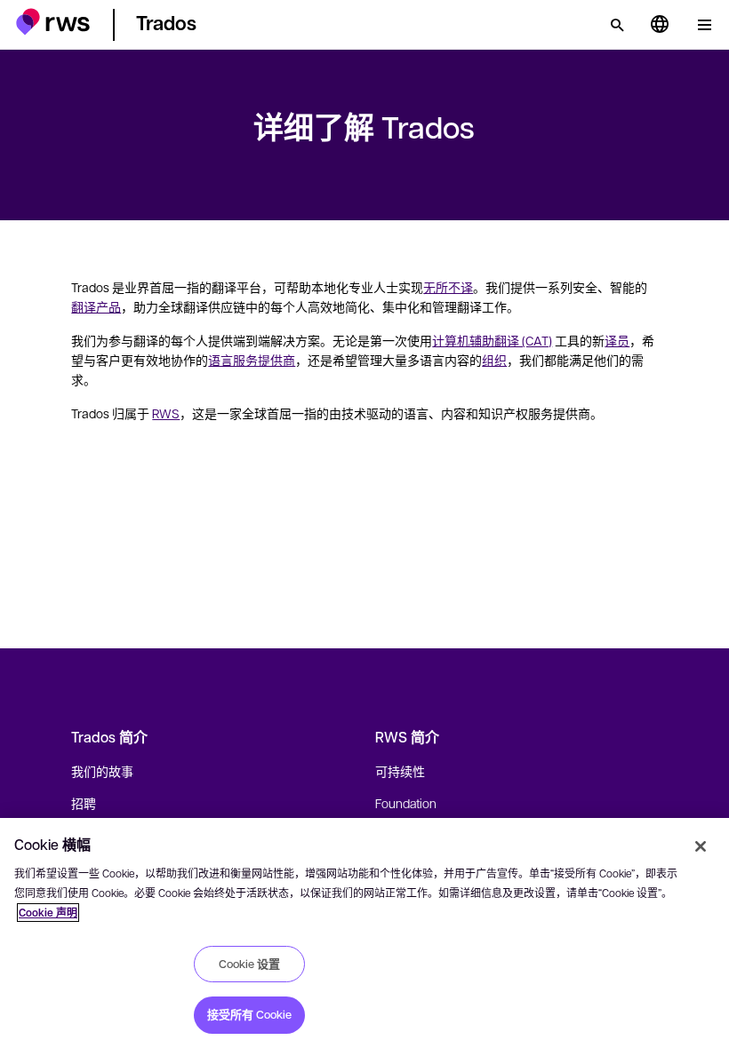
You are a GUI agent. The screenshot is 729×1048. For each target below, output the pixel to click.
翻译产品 (96, 306)
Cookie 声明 (48, 912)
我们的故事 (102, 771)
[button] (53, 21)
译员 (617, 340)
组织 (494, 360)
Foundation (406, 803)
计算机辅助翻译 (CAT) (492, 340)
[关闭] (700, 846)
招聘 (83, 803)
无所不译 (448, 287)
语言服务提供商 (251, 360)
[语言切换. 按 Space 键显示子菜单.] (659, 25)
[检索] (617, 25)
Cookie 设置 (249, 964)
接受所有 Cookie (249, 1014)
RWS (166, 413)
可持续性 (400, 771)
